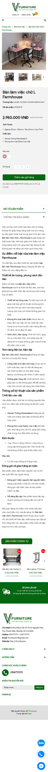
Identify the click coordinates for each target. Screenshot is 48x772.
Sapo (30, 713)
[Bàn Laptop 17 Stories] (36, 557)
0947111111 (19, 184)
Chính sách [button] (8, 649)
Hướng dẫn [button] (8, 657)
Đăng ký (39, 687)
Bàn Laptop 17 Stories (36, 569)
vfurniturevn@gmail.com (18, 638)
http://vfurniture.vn (18, 641)
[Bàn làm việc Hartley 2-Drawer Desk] (12, 557)
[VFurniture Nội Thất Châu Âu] (24, 7)
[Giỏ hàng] (34, 15)
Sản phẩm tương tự (16, 541)
